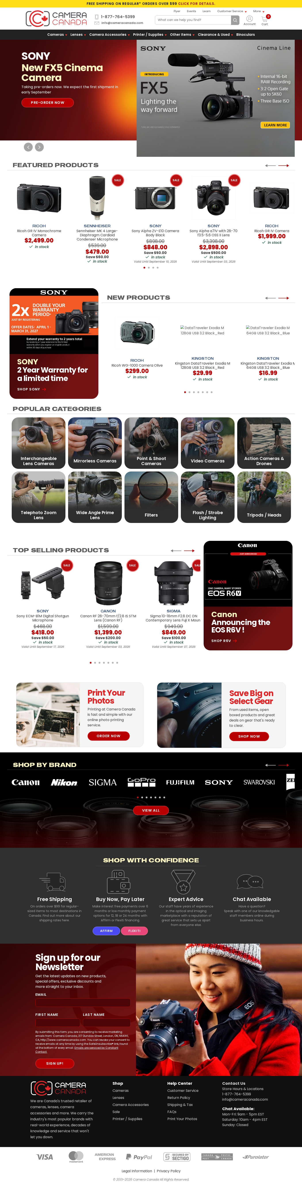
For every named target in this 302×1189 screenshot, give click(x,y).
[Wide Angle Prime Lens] (95, 497)
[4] (158, 268)
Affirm (106, 931)
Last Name (94, 1014)
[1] (144, 268)
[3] (153, 268)
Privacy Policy (169, 1171)
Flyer (177, 11)
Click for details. (196, 4)
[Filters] (151, 497)
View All (151, 810)
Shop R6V (221, 640)
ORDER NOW (109, 735)
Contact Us (233, 1083)
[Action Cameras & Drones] (264, 442)
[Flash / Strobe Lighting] (208, 497)
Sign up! (54, 1063)
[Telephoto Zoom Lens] (38, 497)
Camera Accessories (107, 34)
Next (39, 147)
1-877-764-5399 (118, 16)
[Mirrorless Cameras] (95, 442)
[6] (207, 392)
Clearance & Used (214, 34)
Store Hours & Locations (243, 1088)
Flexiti (134, 931)
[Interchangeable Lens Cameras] (38, 442)
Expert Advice (186, 899)
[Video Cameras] (208, 442)
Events (191, 11)
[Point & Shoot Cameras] (151, 442)
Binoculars (245, 34)
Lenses (77, 34)
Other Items (180, 34)
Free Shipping (54, 899)
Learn (207, 11)
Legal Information (137, 1171)
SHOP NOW (249, 736)
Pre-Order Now (47, 102)
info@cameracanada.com (122, 23)
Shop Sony (28, 389)
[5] (203, 392)
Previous (28, 147)
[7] (211, 392)
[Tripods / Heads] (264, 497)
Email (41, 994)
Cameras (55, 34)
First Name (46, 1014)
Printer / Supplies (148, 34)
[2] (149, 268)
